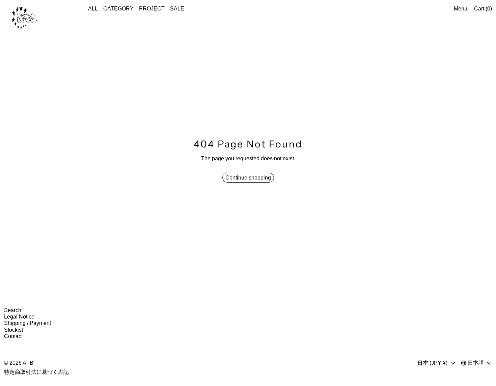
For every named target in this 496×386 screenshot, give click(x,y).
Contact (13, 336)
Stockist (13, 330)
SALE (177, 8)
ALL (93, 8)
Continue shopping (248, 178)
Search (12, 310)
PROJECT (152, 8)
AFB (28, 363)
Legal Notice (19, 317)
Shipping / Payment (27, 323)
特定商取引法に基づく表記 (36, 372)
